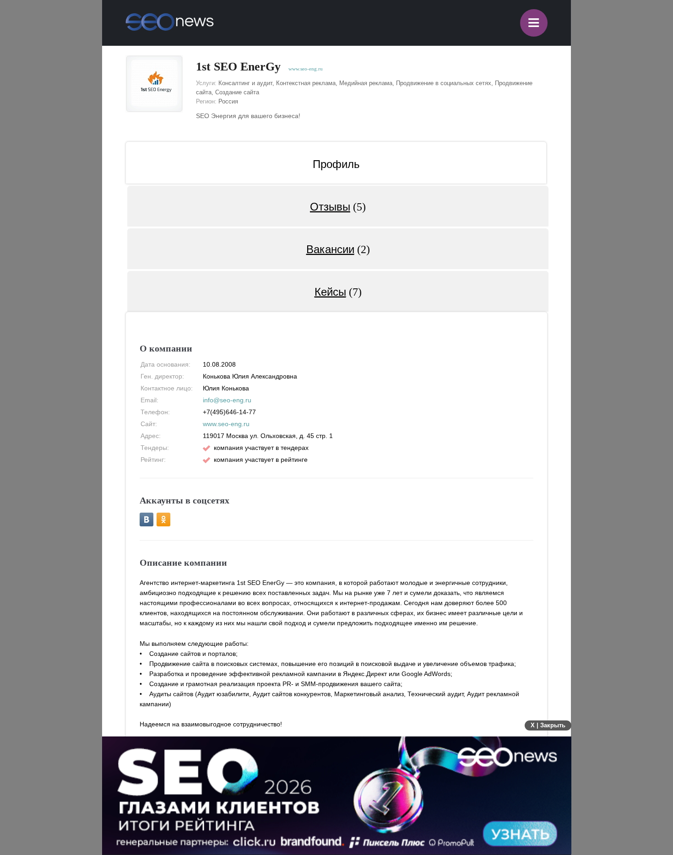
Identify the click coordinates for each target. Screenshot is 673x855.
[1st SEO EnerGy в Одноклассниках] (163, 519)
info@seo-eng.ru (227, 400)
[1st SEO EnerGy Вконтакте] (146, 519)
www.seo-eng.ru (305, 68)
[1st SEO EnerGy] (154, 84)
